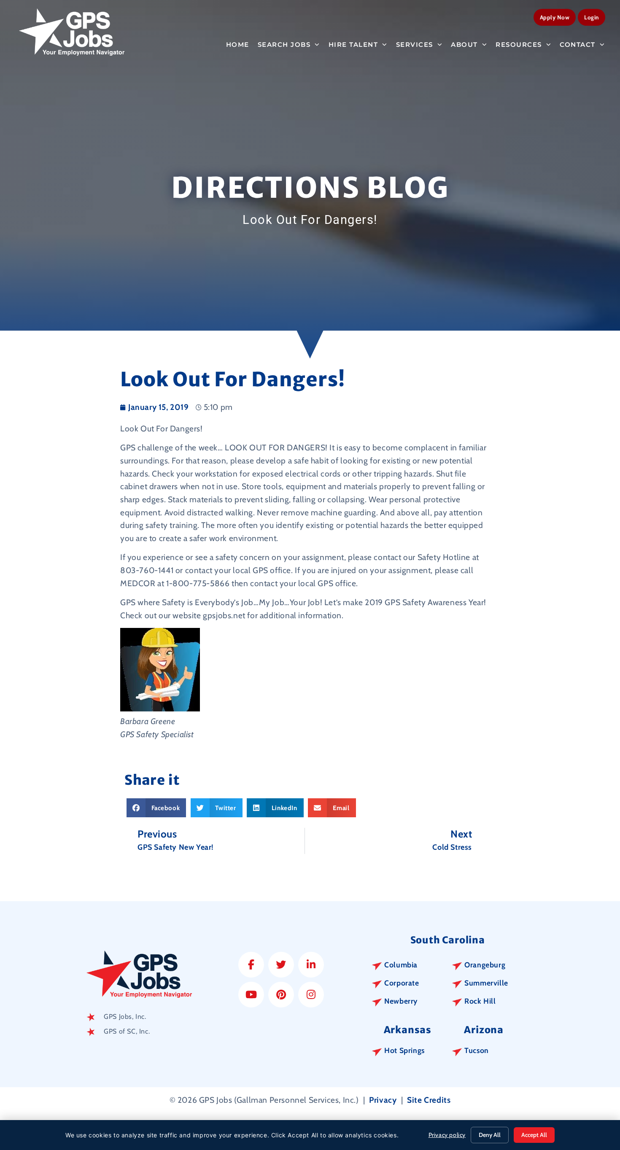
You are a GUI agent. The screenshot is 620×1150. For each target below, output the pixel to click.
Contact (578, 44)
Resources (519, 44)
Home (237, 44)
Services (414, 44)
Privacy (382, 1100)
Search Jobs (284, 44)
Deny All (490, 1135)
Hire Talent (353, 44)
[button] (156, 807)
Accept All (534, 1135)
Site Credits (428, 1100)
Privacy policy (447, 1135)
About (464, 44)
